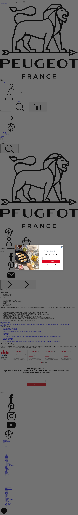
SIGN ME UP (51, 261)
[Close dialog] (62, 247)
